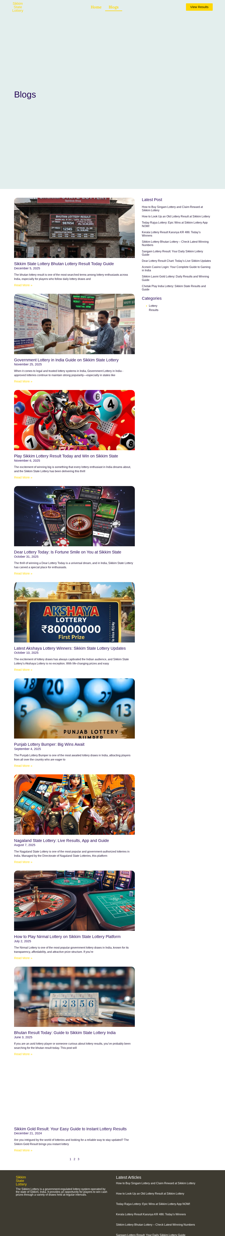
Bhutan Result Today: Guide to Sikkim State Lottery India (65, 1032)
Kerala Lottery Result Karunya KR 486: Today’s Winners (151, 1214)
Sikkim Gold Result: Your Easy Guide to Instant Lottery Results (70, 1129)
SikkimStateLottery (17, 7)
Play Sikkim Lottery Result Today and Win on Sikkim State (66, 456)
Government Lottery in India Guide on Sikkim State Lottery (67, 360)
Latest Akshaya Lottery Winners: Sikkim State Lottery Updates (70, 648)
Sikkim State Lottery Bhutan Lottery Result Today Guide (64, 263)
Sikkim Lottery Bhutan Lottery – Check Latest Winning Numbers (155, 1224)
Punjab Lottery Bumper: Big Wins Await (49, 744)
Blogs (114, 7)
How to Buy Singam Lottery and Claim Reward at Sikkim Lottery (155, 1183)
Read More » (23, 285)
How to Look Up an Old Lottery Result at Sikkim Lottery (176, 216)
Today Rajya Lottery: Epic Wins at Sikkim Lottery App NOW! (153, 1203)
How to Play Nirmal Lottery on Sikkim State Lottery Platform (67, 936)
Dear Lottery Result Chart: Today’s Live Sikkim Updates (176, 260)
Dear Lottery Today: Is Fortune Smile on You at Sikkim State (67, 552)
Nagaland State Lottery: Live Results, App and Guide (61, 840)
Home (96, 7)
